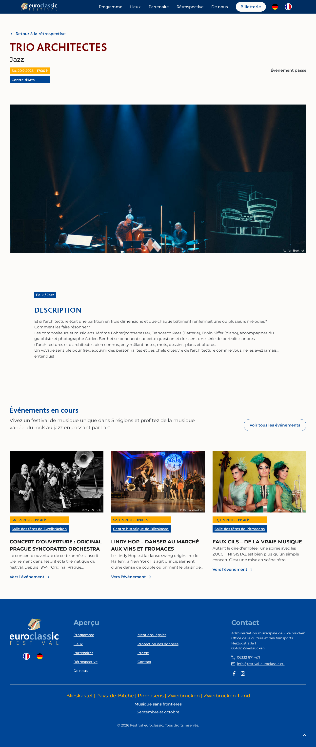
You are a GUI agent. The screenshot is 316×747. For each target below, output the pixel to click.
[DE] (276, 7)
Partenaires (83, 653)
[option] (276, 7)
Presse (143, 653)
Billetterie (250, 6)
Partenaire (159, 6)
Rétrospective (190, 6)
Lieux (135, 6)
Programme (110, 6)
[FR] (289, 7)
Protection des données (158, 644)
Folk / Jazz (45, 295)
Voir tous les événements (275, 425)
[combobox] (289, 7)
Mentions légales (152, 635)
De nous (219, 6)
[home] (39, 7)
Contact (144, 662)
